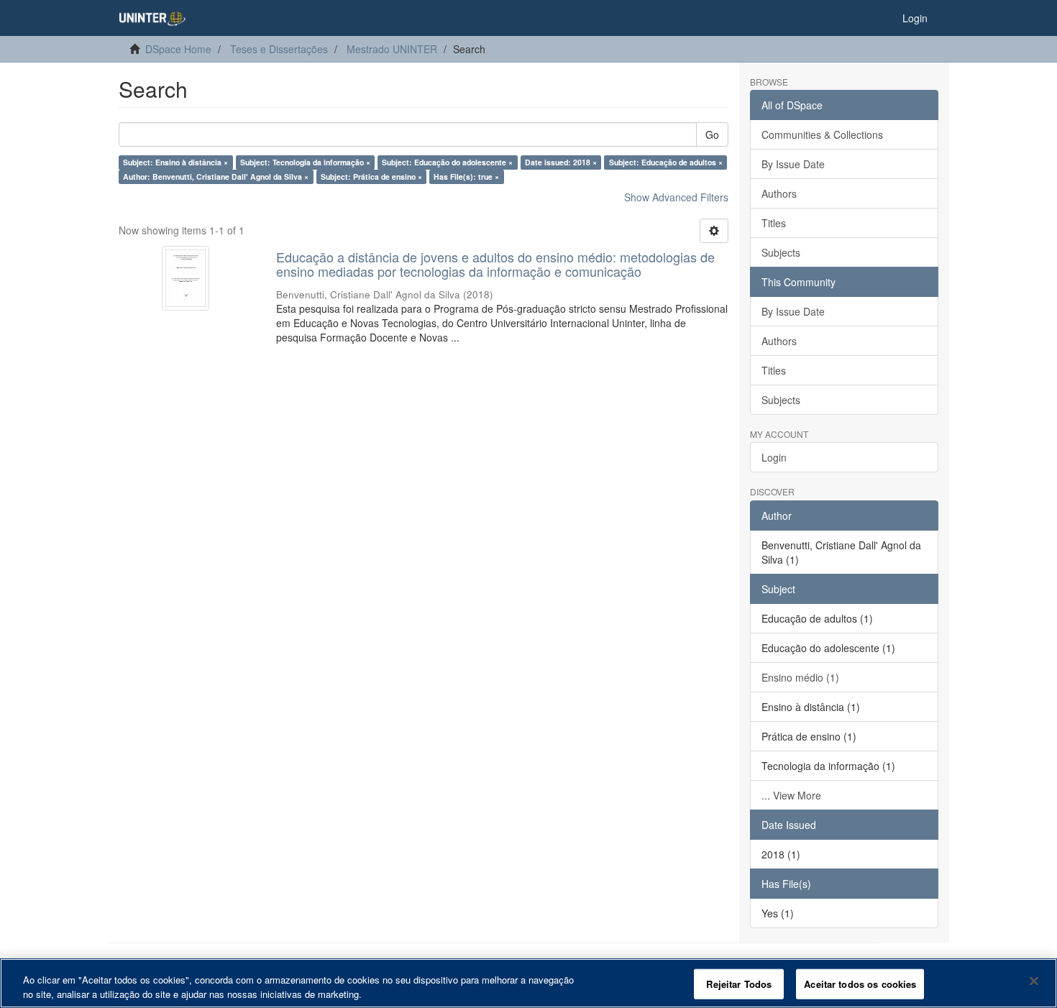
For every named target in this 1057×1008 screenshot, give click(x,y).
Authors (779, 193)
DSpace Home (178, 49)
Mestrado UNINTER (392, 49)
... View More (791, 795)
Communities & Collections (822, 134)
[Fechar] (1034, 981)
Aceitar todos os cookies (860, 984)
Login (774, 457)
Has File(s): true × (466, 176)
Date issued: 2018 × (561, 162)
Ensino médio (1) (800, 677)
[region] (528, 983)
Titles (773, 223)
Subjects (780, 252)
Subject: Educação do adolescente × (447, 162)
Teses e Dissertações (279, 49)
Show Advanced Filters (676, 197)
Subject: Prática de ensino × (371, 176)
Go (712, 134)
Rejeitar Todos (739, 984)
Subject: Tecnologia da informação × (305, 162)
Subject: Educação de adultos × (666, 162)
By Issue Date (793, 164)
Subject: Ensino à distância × (175, 162)
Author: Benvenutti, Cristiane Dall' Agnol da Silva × (215, 176)
